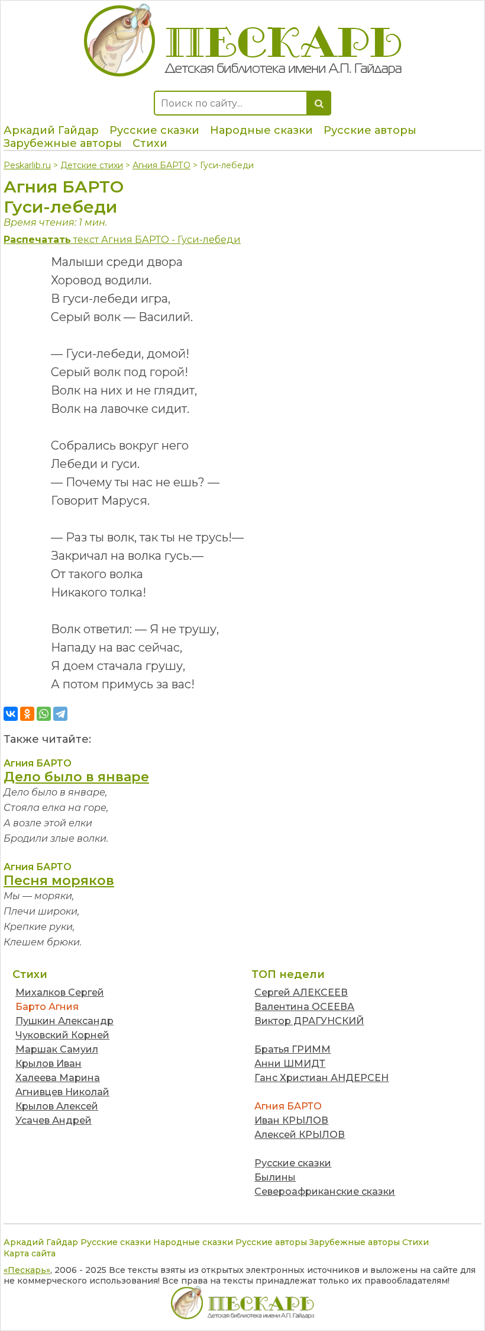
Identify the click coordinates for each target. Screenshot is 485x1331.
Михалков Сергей (59, 992)
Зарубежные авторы (63, 143)
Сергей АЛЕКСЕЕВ (301, 992)
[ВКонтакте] (11, 714)
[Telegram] (60, 714)
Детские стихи (91, 165)
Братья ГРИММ (292, 1049)
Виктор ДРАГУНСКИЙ (309, 1021)
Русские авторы (370, 130)
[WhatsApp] (44, 714)
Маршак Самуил (56, 1049)
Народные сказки (261, 130)
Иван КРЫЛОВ (291, 1120)
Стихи (149, 143)
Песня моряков (59, 881)
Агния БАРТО (161, 165)
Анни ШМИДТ (289, 1063)
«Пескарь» (27, 1270)
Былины (275, 1177)
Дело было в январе (76, 777)
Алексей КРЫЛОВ (299, 1134)
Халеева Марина (57, 1077)
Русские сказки (154, 130)
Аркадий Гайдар (51, 130)
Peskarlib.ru (27, 165)
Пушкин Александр (64, 1021)
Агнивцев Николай (62, 1092)
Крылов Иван (48, 1063)
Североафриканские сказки (324, 1191)
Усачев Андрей (53, 1120)
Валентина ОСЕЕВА (304, 1006)
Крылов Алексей (56, 1106)
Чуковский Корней (62, 1035)
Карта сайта (30, 1253)
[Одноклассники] (27, 714)
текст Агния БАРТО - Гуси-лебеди (122, 239)
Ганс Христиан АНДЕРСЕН (321, 1077)
